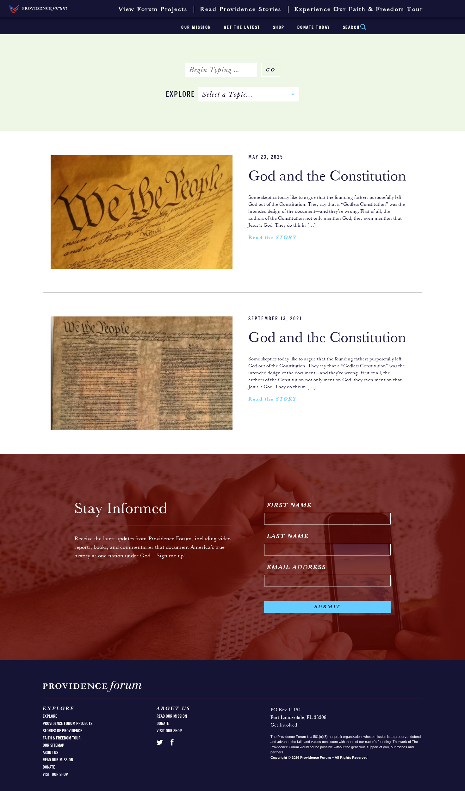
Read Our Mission (58, 760)
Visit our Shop (55, 774)
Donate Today (313, 27)
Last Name (288, 536)
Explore (180, 95)
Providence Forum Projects (67, 723)
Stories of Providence (62, 731)
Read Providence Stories (241, 9)
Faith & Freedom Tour (62, 738)
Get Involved (283, 725)
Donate (49, 767)
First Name (289, 505)
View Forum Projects (153, 9)
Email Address (296, 567)
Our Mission (196, 27)
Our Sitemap (53, 745)
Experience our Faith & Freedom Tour (358, 9)
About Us (50, 753)
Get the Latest (242, 27)
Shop (279, 27)
